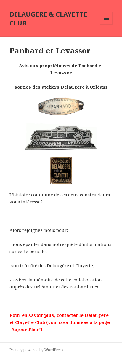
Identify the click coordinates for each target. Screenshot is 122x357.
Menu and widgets (106, 24)
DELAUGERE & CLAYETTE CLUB (48, 18)
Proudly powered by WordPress (36, 349)
